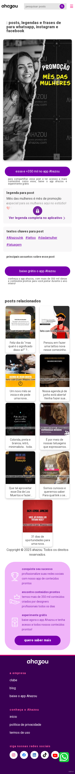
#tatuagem (14, 245)
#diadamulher (47, 238)
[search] (62, 6)
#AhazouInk (14, 238)
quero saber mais (37, 640)
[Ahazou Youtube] (55, 755)
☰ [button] (71, 6)
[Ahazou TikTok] (45, 755)
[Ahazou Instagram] (14, 755)
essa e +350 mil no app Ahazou (38, 171)
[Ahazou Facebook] (24, 755)
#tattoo (30, 238)
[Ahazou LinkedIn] (34, 755)
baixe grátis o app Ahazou (37, 271)
